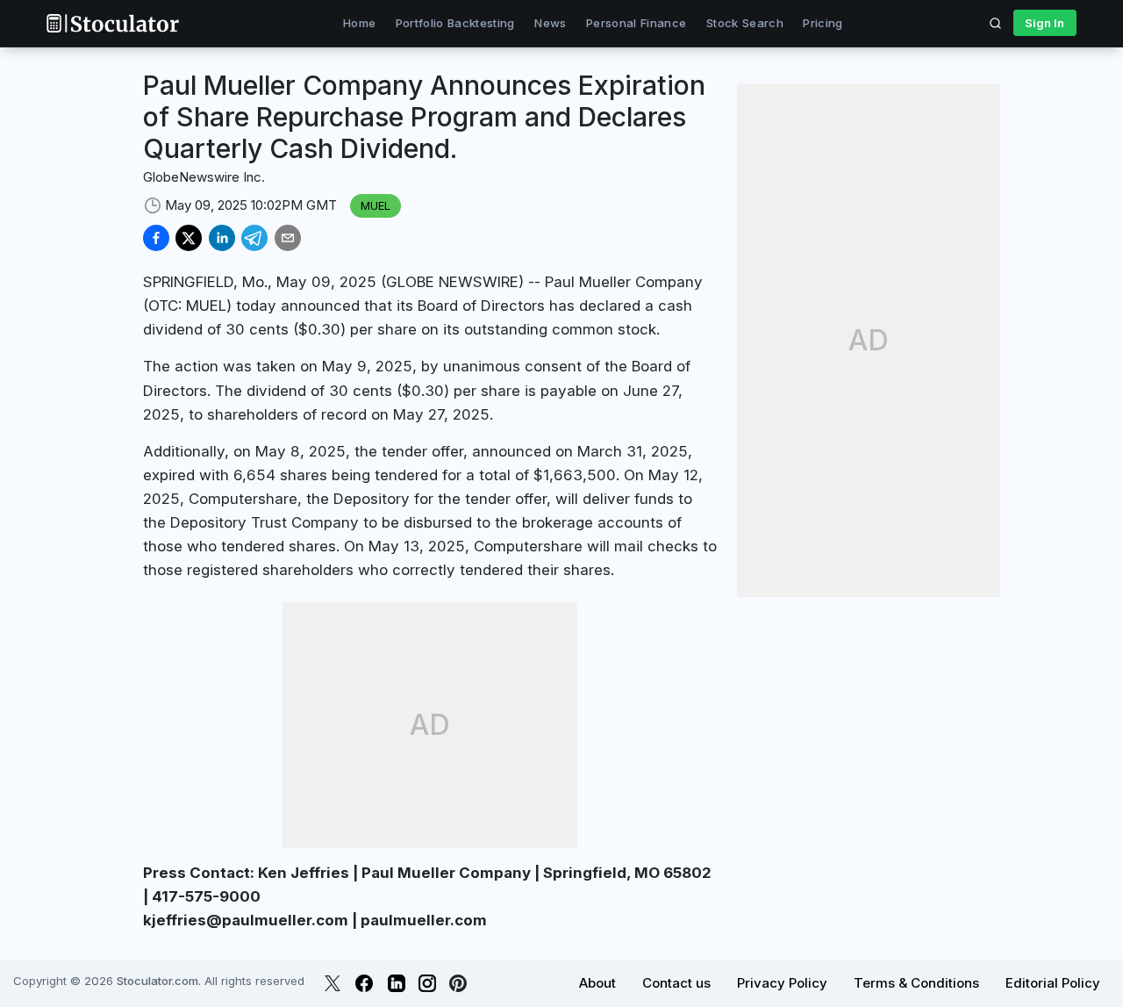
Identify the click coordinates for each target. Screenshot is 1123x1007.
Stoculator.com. (159, 981)
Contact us (676, 983)
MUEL (375, 205)
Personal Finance (636, 23)
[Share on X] (188, 238)
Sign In (1044, 23)
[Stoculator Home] (112, 23)
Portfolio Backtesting (455, 23)
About (597, 983)
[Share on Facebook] (156, 238)
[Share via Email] (288, 238)
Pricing (822, 23)
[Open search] (996, 23)
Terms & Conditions (916, 983)
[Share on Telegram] (254, 238)
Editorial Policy (1052, 983)
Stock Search (744, 23)
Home (359, 23)
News (550, 23)
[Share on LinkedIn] (222, 238)
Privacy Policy (782, 983)
